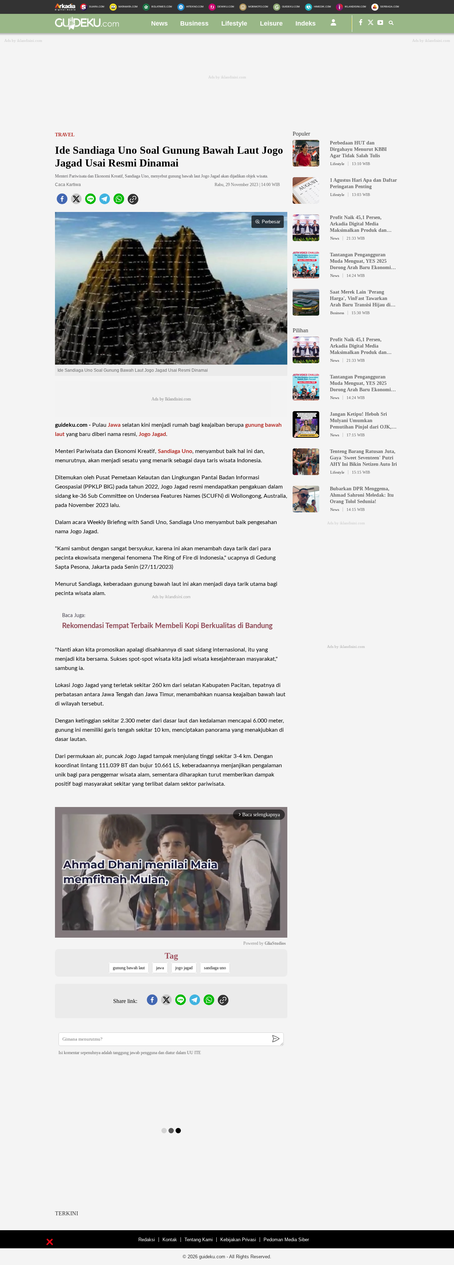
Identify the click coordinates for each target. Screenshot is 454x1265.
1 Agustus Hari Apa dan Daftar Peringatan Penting (363, 183)
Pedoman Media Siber (286, 1239)
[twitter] (76, 200)
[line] (90, 200)
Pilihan (300, 330)
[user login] (333, 25)
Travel (64, 134)
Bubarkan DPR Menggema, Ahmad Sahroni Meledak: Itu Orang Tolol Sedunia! (362, 495)
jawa (160, 967)
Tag (171, 955)
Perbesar (271, 221)
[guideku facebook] (361, 23)
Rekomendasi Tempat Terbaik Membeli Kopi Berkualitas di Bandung (167, 625)
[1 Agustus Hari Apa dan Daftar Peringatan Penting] (306, 200)
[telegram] (105, 200)
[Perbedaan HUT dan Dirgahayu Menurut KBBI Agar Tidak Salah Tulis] (306, 163)
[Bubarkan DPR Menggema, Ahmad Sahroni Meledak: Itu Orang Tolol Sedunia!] (306, 509)
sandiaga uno (215, 967)
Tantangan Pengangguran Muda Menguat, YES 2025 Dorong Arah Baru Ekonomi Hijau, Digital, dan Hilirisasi (360, 261)
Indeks (305, 23)
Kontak (169, 1239)
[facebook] (62, 200)
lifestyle (234, 23)
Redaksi (146, 1239)
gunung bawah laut (129, 967)
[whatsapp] (119, 200)
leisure (271, 23)
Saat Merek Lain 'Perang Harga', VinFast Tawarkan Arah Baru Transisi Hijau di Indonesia (360, 298)
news (159, 23)
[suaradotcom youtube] (380, 23)
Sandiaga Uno (175, 451)
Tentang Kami (198, 1239)
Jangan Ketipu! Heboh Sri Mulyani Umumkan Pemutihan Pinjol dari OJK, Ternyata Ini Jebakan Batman (362, 420)
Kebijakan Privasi (238, 1239)
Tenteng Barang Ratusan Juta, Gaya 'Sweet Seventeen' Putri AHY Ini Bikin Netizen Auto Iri (363, 458)
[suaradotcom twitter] (370, 23)
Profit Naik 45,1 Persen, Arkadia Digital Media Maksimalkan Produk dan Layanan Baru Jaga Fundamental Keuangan (358, 224)
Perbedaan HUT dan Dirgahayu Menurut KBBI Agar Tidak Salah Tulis (358, 149)
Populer (301, 134)
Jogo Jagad (152, 434)
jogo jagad (184, 967)
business (194, 23)
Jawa (114, 425)
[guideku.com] (87, 28)
